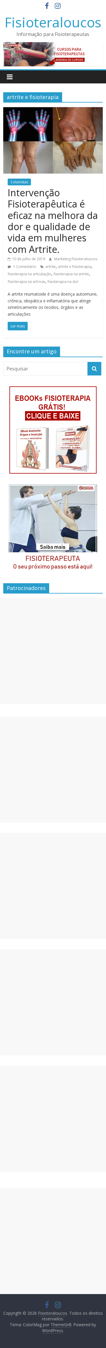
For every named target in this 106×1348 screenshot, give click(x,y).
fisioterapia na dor (63, 281)
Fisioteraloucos (53, 22)
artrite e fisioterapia (74, 266)
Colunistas (19, 181)
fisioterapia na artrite (71, 273)
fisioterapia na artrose (26, 281)
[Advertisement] (53, 651)
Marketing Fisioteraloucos (75, 258)
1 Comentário (24, 266)
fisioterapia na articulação (29, 273)
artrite (50, 266)
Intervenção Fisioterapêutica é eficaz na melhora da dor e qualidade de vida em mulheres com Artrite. (53, 221)
